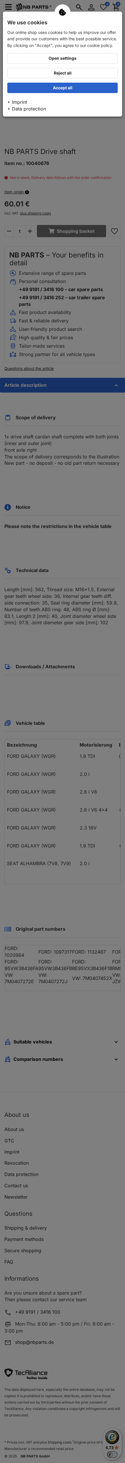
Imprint (19, 102)
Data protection (29, 109)
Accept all (62, 87)
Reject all (63, 72)
